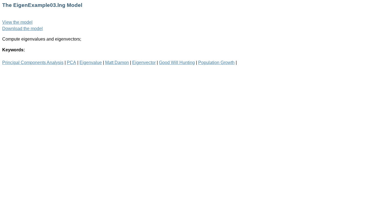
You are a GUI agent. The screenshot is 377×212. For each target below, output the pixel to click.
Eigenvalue (90, 62)
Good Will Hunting (177, 62)
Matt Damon (117, 62)
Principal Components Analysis (32, 62)
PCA (71, 62)
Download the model (22, 28)
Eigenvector (144, 62)
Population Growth (216, 62)
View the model (17, 22)
